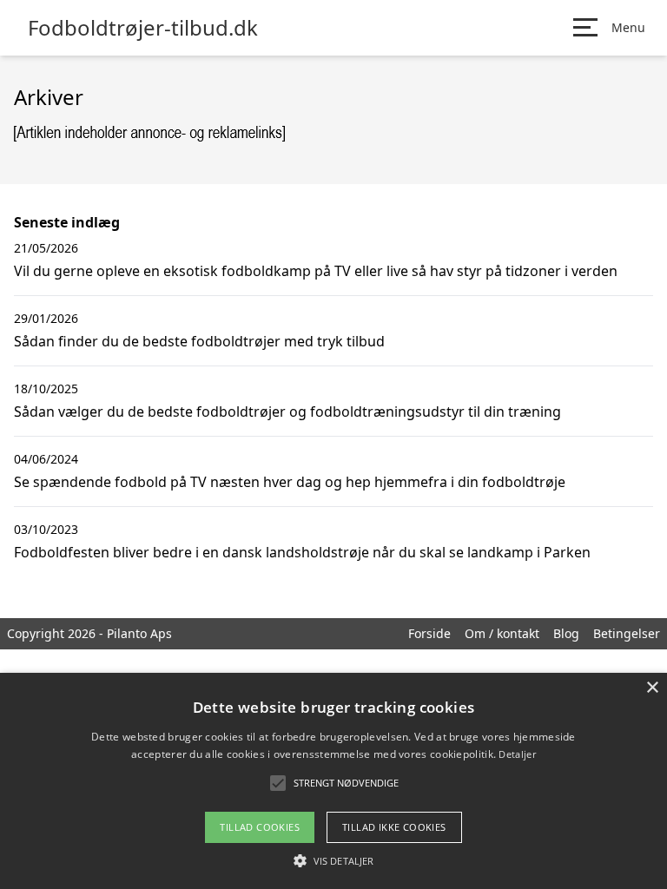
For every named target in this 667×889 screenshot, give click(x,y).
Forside (429, 633)
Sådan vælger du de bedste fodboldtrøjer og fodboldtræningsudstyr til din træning (287, 411)
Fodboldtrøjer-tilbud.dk (143, 28)
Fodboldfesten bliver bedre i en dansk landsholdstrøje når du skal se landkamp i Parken (302, 552)
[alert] (333, 781)
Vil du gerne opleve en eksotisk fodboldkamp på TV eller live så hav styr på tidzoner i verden (315, 270)
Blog (566, 633)
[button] (333, 860)
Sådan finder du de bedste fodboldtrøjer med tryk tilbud (199, 341)
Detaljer (517, 754)
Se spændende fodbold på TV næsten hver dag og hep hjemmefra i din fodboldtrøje (289, 481)
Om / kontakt (502, 633)
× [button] (651, 688)
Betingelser (626, 633)
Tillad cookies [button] (260, 826)
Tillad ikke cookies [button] (394, 826)
